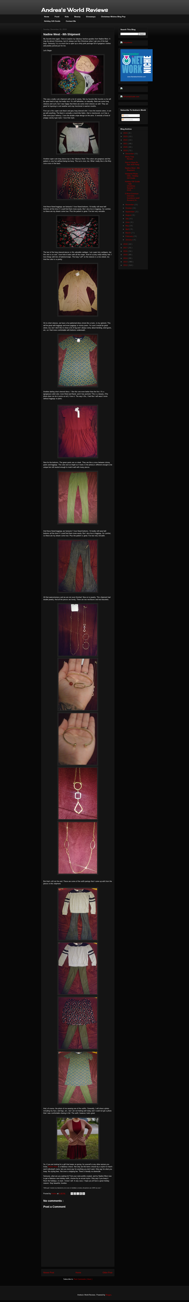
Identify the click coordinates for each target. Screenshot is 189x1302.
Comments (128, 120)
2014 (125, 258)
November (129, 205)
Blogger (108, 1295)
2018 (125, 244)
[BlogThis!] (75, 1193)
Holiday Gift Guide (52, 21)
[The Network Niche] (136, 81)
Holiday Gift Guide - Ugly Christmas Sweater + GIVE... (132, 185)
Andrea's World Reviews (74, 10)
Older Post (107, 1272)
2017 (125, 248)
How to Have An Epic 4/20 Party (132, 163)
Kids (67, 17)
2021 (125, 143)
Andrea (54, 1194)
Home (46, 17)
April (127, 229)
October (129, 208)
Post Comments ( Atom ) (83, 1279)
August (128, 215)
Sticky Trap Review (129, 158)
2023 (125, 136)
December (129, 154)
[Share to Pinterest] (83, 1193)
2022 (125, 140)
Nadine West (53, 1167)
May (127, 226)
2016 (125, 251)
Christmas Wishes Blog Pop (113, 17)
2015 (125, 255)
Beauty (77, 17)
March (128, 233)
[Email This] (72, 1193)
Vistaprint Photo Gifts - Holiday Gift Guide (131, 176)
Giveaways (91, 17)
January (129, 240)
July (127, 219)
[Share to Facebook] (80, 1193)
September (130, 212)
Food (57, 17)
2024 (125, 133)
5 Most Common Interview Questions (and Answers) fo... (132, 197)
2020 (125, 147)
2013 (125, 262)
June (127, 222)
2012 (125, 265)
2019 (125, 150)
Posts (126, 116)
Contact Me (71, 21)
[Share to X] (77, 1193)
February (129, 236)
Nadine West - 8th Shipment (132, 169)
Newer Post (48, 1272)
